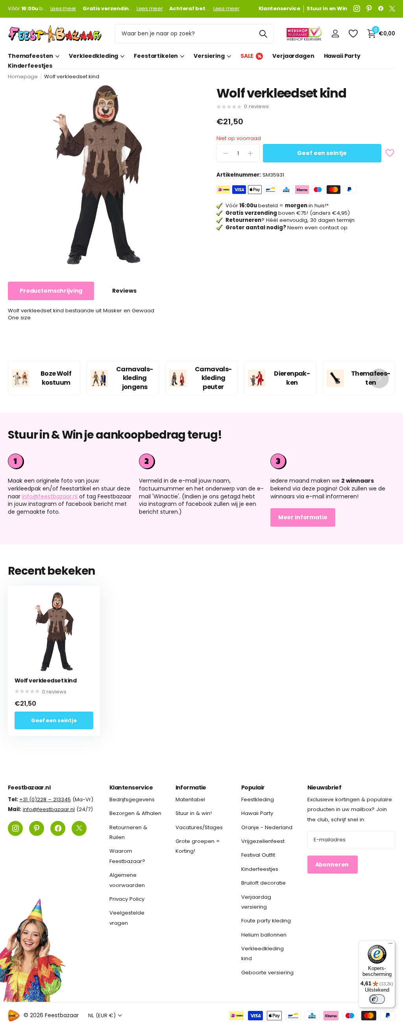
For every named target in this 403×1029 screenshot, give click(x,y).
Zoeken (263, 34)
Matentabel (190, 799)
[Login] (335, 33)
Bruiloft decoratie (263, 883)
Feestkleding (257, 799)
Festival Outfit (258, 855)
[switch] (377, 999)
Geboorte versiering (267, 972)
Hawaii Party (342, 56)
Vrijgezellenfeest (263, 841)
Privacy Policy (126, 899)
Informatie (191, 787)
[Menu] (390, 945)
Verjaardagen (293, 56)
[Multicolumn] (332, 461)
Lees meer (63, 8)
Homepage (23, 76)
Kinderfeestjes (30, 66)
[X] (392, 8)
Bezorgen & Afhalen (135, 813)
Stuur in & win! (194, 813)
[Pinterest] (369, 8)
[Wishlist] (352, 33)
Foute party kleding (266, 921)
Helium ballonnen (264, 935)
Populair (253, 787)
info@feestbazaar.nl (50, 496)
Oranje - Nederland (266, 827)
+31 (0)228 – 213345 (45, 799)
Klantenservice (131, 787)
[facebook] (380, 8)
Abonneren (332, 865)
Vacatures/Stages (199, 827)
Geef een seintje (322, 153)
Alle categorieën (33, 56)
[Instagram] (356, 8)
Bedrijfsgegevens (132, 799)
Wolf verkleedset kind (45, 680)
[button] (379, 378)
